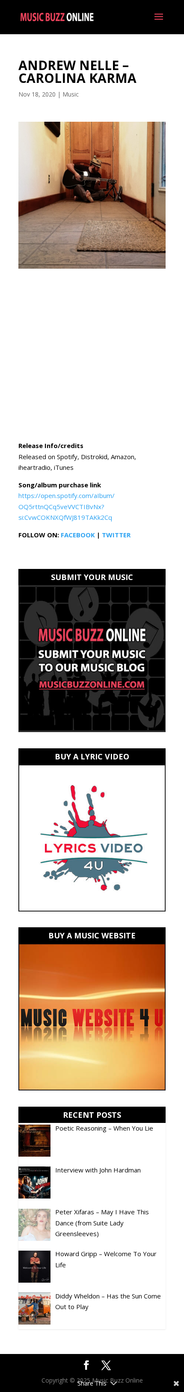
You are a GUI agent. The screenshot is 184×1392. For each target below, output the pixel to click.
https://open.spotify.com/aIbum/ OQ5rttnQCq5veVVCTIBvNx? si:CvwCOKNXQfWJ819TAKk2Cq (66, 506)
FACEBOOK (78, 534)
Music (70, 94)
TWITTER (116, 534)
